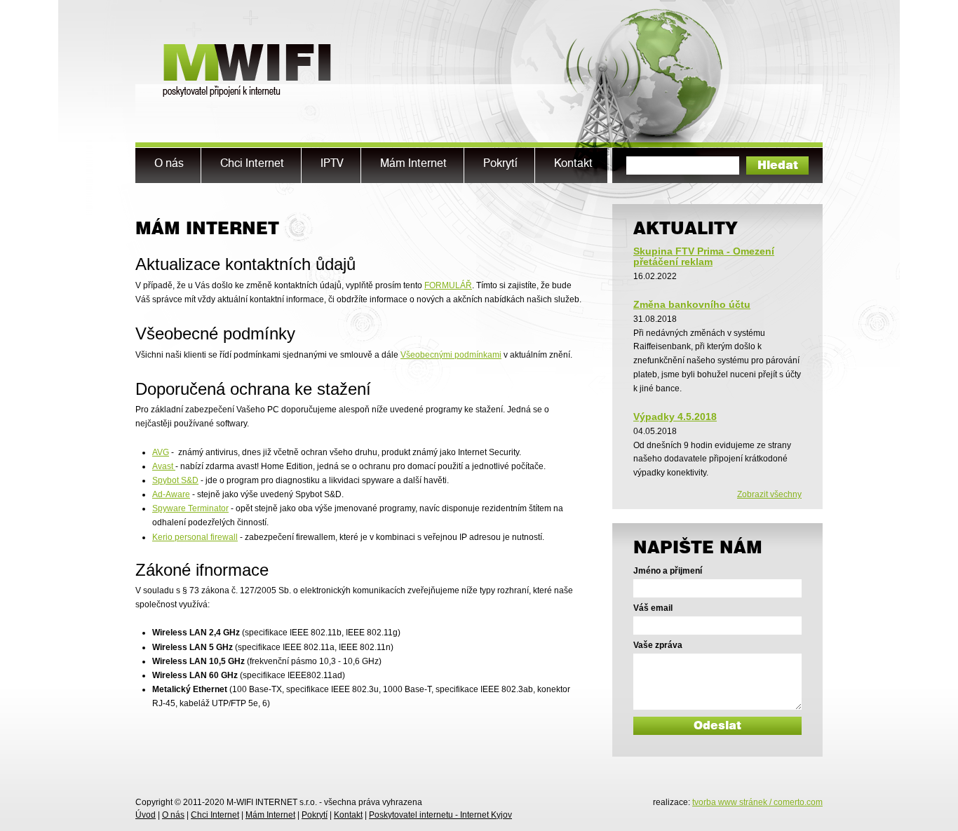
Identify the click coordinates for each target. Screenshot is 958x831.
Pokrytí (315, 815)
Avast (163, 466)
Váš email (653, 608)
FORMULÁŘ (448, 285)
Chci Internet (215, 815)
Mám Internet (270, 815)
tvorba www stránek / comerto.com (757, 802)
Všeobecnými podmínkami (450, 355)
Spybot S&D (175, 480)
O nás (173, 815)
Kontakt (348, 815)
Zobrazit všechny (769, 494)
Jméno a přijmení (667, 571)
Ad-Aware (171, 494)
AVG (160, 452)
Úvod (145, 815)
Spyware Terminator (190, 508)
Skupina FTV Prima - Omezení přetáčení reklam (703, 255)
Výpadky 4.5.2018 (675, 416)
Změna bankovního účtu (691, 304)
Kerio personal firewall (195, 537)
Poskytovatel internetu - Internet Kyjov (440, 815)
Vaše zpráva (657, 645)
